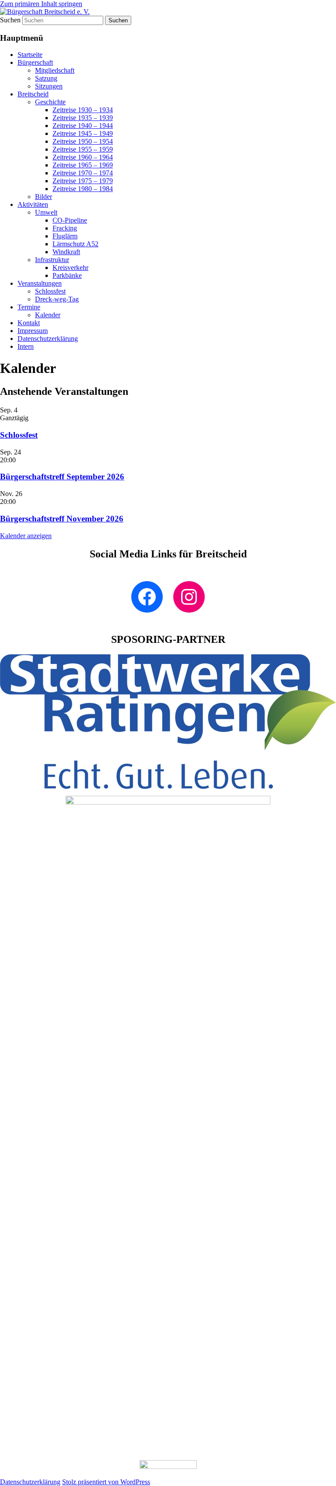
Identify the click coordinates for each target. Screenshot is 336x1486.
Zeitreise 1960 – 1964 (82, 157)
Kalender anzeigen (26, 535)
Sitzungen (49, 86)
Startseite (30, 54)
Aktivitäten (33, 204)
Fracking (64, 228)
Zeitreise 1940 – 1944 (82, 125)
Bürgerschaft (35, 62)
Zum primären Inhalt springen (41, 3)
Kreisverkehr (70, 267)
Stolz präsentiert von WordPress (106, 1482)
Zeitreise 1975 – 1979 (82, 180)
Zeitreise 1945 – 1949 (82, 133)
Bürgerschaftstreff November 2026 (61, 518)
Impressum (33, 330)
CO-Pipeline (69, 220)
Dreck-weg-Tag (57, 299)
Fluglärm (64, 236)
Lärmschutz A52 (75, 244)
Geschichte (50, 102)
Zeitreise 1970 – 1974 (82, 173)
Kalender (47, 315)
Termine (29, 307)
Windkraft (66, 251)
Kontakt (29, 322)
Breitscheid (33, 94)
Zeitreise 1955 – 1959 (82, 149)
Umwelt (46, 212)
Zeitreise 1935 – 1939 (82, 117)
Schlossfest (50, 291)
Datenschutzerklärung (48, 338)
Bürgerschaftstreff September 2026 (62, 476)
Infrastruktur (52, 259)
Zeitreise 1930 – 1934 (82, 109)
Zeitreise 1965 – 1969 (82, 165)
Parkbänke (67, 275)
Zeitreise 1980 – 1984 (82, 188)
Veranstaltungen (40, 283)
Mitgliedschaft (54, 70)
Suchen (10, 20)
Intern (26, 346)
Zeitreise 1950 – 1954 (82, 141)
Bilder (43, 196)
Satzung (46, 78)
